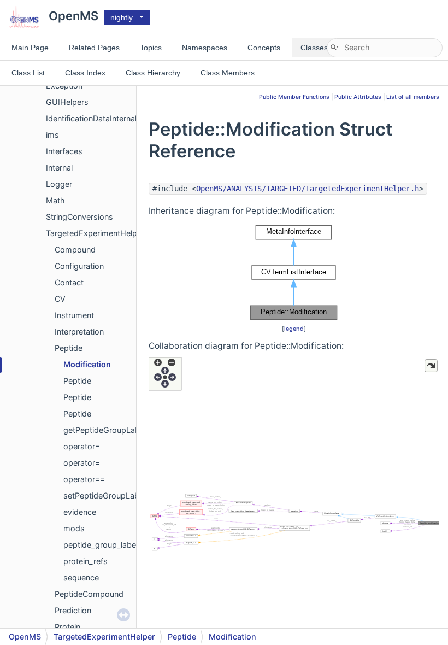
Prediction (73, 610)
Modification (87, 364)
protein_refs (85, 561)
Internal (59, 167)
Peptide (68, 348)
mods (74, 528)
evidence (79, 512)
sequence (81, 577)
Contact (69, 282)
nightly (121, 17)
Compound (75, 249)
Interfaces (64, 151)
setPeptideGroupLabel (104, 495)
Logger (59, 184)
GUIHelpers (67, 102)
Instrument (74, 315)
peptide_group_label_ (102, 544)
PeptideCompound (89, 594)
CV (60, 298)
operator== (84, 479)
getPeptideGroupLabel (104, 430)
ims (52, 134)
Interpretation (79, 331)
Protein (67, 626)
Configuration (79, 266)
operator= (81, 446)
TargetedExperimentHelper (95, 233)
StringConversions (79, 216)
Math (55, 200)
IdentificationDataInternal (91, 118)
